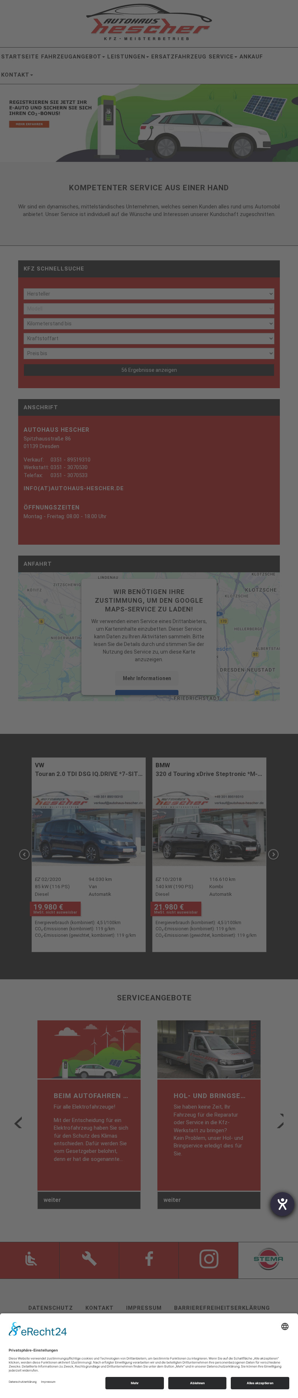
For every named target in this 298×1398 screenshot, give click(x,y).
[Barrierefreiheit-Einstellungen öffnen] (282, 1204)
